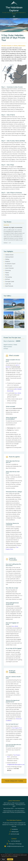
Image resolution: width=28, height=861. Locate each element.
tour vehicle (18, 393)
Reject (3, 859)
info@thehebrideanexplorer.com (15, 764)
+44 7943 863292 (15, 841)
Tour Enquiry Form (17, 728)
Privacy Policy (9, 856)
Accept (10, 859)
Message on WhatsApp (15, 843)
